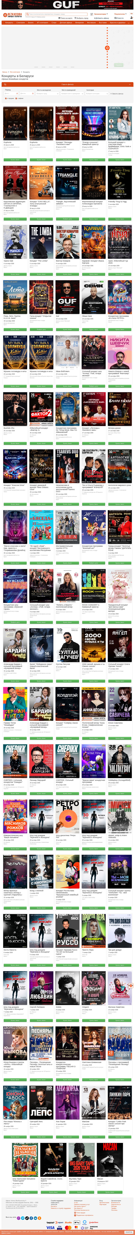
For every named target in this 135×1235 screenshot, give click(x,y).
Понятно (129, 1232)
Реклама (114, 1206)
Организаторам (100, 14)
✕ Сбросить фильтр (116, 94)
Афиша (4, 72)
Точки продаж (80, 1213)
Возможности (115, 1202)
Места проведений (68, 90)
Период (8, 90)
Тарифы (113, 1208)
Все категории (15, 72)
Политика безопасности (81, 1210)
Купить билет (15, 160)
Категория (90, 90)
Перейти (119, 65)
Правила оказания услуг (82, 1204)
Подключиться (116, 1204)
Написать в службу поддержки (61, 1208)
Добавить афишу (102, 18)
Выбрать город (82, 18)
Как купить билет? (80, 1206)
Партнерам (102, 1204)
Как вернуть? (78, 1208)
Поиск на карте (66, 18)
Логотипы (114, 1210)
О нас (76, 1202)
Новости (120, 18)
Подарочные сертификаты (84, 1215)
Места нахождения (44, 90)
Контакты (54, 1206)
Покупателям (119, 14)
